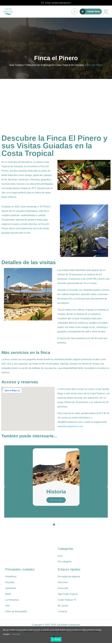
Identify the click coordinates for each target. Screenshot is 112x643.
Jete (7, 605)
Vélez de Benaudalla (16, 611)
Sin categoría (64, 561)
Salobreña (10, 588)
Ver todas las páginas (69, 576)
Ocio (60, 556)
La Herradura (12, 600)
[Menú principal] (106, 11)
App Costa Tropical (68, 594)
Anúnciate (63, 588)
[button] (4, 486)
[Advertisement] (56, 100)
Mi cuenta (63, 605)
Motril (8, 594)
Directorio (63, 582)
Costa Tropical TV (67, 600)
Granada (9, 582)
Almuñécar (10, 576)
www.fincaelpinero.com (70, 426)
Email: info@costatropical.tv (58, 3)
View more (16, 634)
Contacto (62, 611)
